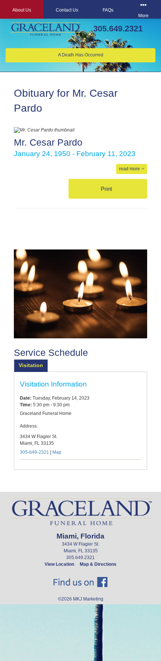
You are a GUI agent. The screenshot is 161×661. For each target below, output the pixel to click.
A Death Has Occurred (80, 55)
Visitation (31, 365)
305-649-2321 (34, 452)
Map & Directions (98, 564)
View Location (59, 564)
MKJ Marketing (88, 599)
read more (130, 168)
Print (107, 189)
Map (56, 452)
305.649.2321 (118, 28)
